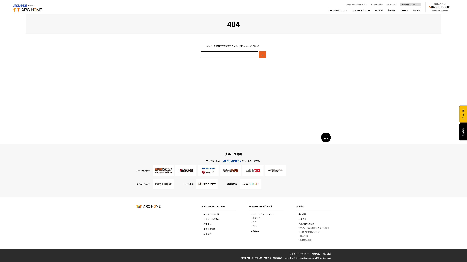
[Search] (262, 54)
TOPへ (326, 138)
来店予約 (463, 132)
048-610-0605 (440, 6)
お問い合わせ (463, 114)
